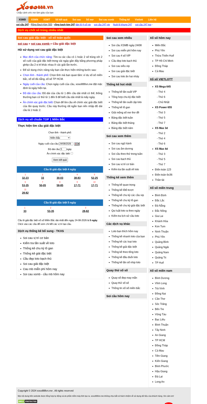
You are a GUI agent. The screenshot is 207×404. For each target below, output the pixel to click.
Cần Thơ (160, 298)
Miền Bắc (160, 45)
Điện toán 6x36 (163, 174)
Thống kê (124, 19)
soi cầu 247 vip (102, 24)
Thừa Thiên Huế (164, 55)
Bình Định (160, 195)
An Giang (160, 335)
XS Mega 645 (163, 86)
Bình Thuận (161, 324)
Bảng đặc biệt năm (122, 128)
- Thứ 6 (161, 97)
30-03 (60, 178)
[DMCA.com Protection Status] (27, 401)
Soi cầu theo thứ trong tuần (126, 153)
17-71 (77, 185)
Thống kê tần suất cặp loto (126, 102)
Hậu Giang (161, 371)
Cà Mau (159, 71)
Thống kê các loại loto (124, 241)
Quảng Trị (160, 257)
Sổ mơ (90, 19)
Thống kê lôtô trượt (122, 190)
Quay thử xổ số (120, 283)
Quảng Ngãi (162, 247)
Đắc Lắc (159, 200)
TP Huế (159, 262)
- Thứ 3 (161, 112)
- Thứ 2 (161, 133)
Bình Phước (162, 366)
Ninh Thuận (162, 231)
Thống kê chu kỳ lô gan (38, 248)
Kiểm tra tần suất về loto (38, 243)
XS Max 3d (161, 128)
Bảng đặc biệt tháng (122, 122)
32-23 (25, 178)
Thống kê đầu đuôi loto (124, 257)
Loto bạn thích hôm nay (124, 231)
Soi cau (76, 19)
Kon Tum (160, 226)
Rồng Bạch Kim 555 (41, 24)
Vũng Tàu (160, 314)
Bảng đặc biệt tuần (122, 117)
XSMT (46, 19)
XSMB (22, 19)
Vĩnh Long (161, 283)
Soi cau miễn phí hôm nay (126, 50)
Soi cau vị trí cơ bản (36, 238)
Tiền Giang (161, 355)
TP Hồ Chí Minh (164, 60)
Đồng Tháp (161, 66)
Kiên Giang (161, 361)
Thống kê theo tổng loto (124, 252)
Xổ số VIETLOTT (161, 79)
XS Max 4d (161, 148)
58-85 (60, 185)
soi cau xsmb (40, 43)
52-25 (94, 178)
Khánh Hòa (161, 221)
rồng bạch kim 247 (64, 24)
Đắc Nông (161, 210)
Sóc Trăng (161, 304)
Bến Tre (159, 309)
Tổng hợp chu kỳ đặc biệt (126, 97)
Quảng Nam (162, 252)
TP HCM (160, 340)
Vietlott (139, 19)
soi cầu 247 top (143, 24)
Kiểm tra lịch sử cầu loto (125, 215)
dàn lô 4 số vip (83, 24)
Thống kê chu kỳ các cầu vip (127, 195)
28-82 (25, 192)
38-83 (77, 178)
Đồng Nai (160, 293)
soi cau (23, 43)
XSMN (34, 19)
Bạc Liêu (160, 319)
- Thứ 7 (161, 122)
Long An (159, 381)
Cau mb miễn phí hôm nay (40, 269)
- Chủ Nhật (163, 102)
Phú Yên (160, 50)
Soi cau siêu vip (120, 66)
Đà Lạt (159, 376)
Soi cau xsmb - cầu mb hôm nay (44, 274)
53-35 (25, 185)
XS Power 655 (163, 107)
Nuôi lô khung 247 (122, 24)
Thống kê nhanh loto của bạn (128, 236)
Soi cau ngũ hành (121, 143)
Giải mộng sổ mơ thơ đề (125, 112)
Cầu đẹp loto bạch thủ (37, 258)
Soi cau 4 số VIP (121, 55)
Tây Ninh (160, 330)
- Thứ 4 (161, 91)
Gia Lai (159, 216)
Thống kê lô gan (120, 107)
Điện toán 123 (163, 169)
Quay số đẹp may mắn (124, 277)
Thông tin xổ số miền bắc (125, 288)
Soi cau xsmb (106, 19)
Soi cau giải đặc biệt (36, 263)
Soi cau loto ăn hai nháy (125, 76)
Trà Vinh (160, 288)
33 (42, 178)
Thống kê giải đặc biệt (37, 253)
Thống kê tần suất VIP (124, 91)
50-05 (42, 185)
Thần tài (159, 180)
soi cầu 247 (22, 24)
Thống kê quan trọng (123, 184)
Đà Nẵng (160, 205)
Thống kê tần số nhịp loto (125, 262)
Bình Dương (162, 278)
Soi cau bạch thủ (121, 159)
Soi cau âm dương (122, 148)
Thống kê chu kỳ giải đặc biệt (128, 205)
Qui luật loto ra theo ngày (125, 210)
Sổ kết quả (61, 19)
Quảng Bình (162, 242)
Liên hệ (152, 19)
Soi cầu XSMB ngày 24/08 (126, 45)
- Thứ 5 (161, 117)
